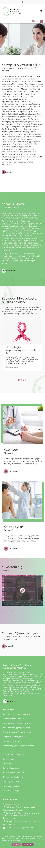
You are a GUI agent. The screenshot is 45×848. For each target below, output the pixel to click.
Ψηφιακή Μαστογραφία (14, 737)
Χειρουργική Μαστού (12, 782)
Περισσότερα (9, 271)
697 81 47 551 (11, 822)
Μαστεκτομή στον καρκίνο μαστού (18, 746)
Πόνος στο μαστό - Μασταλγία (17, 732)
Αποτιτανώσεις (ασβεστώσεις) (16, 728)
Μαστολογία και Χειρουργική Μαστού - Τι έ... (20, 350)
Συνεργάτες (8, 759)
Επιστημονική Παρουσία (14, 773)
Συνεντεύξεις (9, 764)
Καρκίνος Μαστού (11, 786)
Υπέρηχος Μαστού (11, 741)
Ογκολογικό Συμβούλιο (13, 777)
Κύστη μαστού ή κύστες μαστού (17, 723)
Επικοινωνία (8, 646)
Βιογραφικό (8, 172)
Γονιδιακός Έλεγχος (12, 791)
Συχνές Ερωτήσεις (11, 768)
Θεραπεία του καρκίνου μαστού (17, 714)
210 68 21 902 (11, 818)
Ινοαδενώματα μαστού (13, 719)
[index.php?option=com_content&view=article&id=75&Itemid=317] (22, 332)
